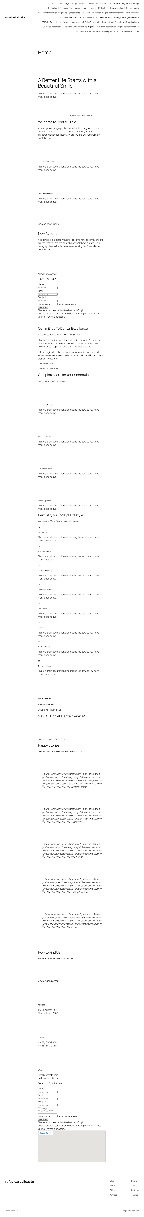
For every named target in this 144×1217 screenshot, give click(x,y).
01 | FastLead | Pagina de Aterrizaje (124, 3)
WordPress (135, 1211)
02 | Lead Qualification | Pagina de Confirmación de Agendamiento (110, 12)
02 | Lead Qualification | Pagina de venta (77, 17)
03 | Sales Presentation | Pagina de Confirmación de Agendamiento (110, 22)
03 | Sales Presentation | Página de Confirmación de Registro (69, 26)
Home (136, 31)
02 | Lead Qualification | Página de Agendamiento (59, 12)
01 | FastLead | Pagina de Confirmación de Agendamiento (72, 8)
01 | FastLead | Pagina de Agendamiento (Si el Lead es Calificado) (80, 3)
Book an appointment (81, 115)
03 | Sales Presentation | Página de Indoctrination (118, 26)
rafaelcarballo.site (15, 17)
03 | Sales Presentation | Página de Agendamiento (117, 17)
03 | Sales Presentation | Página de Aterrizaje (60, 22)
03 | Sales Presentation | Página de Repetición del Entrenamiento (104, 31)
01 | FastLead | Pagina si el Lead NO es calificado (118, 8)
